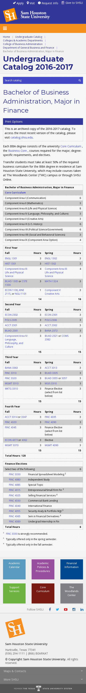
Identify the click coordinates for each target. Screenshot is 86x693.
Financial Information (72, 565)
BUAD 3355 (51, 378)
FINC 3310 (10, 373)
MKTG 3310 (11, 388)
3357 (64, 378)
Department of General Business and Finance (28, 47)
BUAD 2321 (51, 336)
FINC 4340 (14, 506)
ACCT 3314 (11, 417)
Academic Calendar (14, 565)
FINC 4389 (14, 521)
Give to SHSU (74, 3)
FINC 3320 (10, 378)
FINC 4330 (14, 500)
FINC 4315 (14, 490)
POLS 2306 (51, 320)
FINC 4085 (14, 484)
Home (6, 37)
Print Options (14, 121)
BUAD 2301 (11, 330)
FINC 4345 (10, 427)
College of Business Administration (23, 44)
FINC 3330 (14, 474)
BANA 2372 (51, 330)
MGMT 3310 (11, 383)
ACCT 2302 (51, 325)
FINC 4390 (50, 422)
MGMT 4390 (51, 445)
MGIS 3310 (51, 383)
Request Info (50, 3)
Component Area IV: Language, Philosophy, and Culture (16, 341)
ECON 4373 (11, 440)
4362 (24, 440)
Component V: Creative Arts (53, 291)
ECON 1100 (11, 290)
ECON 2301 (51, 314)
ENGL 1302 (51, 258)
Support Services (14, 589)
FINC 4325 (14, 495)
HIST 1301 (10, 263)
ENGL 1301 (11, 258)
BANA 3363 (11, 367)
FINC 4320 (10, 422)
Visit (32, 3)
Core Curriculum (70, 146)
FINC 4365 (14, 516)
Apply (20, 3)
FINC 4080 (14, 479)
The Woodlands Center (72, 591)
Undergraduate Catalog (28, 37)
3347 (24, 417)
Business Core (17, 151)
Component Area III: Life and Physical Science (16, 272)
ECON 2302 (11, 314)
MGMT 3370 (11, 445)
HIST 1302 (50, 263)
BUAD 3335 (51, 373)
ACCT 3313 (51, 367)
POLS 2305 (11, 320)
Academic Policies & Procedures (43, 567)
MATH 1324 (51, 281)
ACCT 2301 (11, 325)
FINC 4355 (14, 511)
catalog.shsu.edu (22, 137)
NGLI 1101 (21, 293)
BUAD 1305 (11, 281)
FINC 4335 (50, 417)
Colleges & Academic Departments (23, 40)
